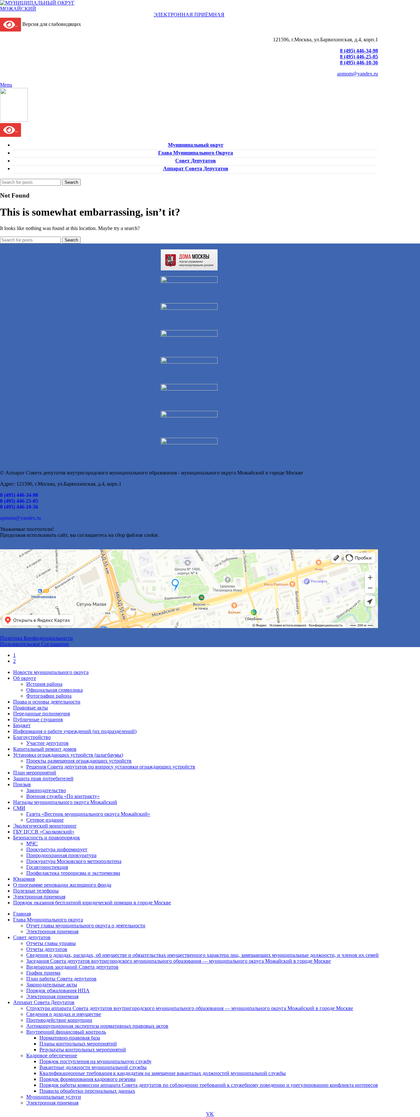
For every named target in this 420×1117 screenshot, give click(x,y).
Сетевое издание (45, 820)
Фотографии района (49, 696)
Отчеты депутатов (46, 949)
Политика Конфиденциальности (36, 638)
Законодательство (46, 790)
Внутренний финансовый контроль (66, 1032)
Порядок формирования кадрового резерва (87, 1079)
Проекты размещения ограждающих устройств (79, 761)
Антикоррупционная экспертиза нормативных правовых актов (97, 1026)
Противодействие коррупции (59, 1020)
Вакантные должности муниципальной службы (93, 1067)
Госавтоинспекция (47, 867)
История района (44, 684)
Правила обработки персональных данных (87, 1091)
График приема (43, 973)
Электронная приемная (52, 931)
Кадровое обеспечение (51, 1055)
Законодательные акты (51, 984)
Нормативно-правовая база (69, 1038)
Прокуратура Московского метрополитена (73, 861)
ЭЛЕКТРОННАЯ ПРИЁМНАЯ (189, 14)
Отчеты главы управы (51, 943)
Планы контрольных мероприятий (78, 1043)
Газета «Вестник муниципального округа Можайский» (88, 814)
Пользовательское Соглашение (34, 644)
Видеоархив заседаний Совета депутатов (72, 967)
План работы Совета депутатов (61, 978)
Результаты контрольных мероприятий (82, 1049)
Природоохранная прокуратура (61, 855)
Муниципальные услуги (53, 1097)
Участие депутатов (47, 743)
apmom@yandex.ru (357, 73)
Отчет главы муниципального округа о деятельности (85, 925)
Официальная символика (54, 690)
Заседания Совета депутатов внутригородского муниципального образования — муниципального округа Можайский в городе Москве (178, 961)
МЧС (32, 843)
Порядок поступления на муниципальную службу (95, 1061)
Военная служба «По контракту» (63, 796)
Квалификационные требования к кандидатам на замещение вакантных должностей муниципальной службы (162, 1073)
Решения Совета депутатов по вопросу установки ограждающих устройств (110, 766)
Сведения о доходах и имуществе (63, 1014)
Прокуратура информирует (56, 849)
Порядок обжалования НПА (58, 990)
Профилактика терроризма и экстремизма (73, 873)
